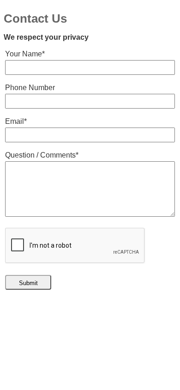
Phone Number (30, 87)
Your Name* (25, 54)
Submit (28, 283)
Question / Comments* (41, 155)
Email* (16, 121)
